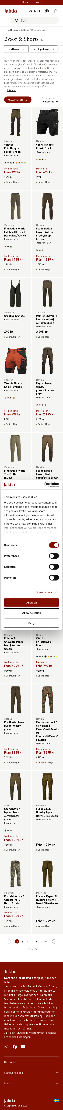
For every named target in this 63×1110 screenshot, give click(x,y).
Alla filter (15, 99)
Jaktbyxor (14, 49)
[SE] (56, 1103)
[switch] (54, 556)
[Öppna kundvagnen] (55, 11)
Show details (44, 591)
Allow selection (31, 612)
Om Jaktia (10, 1062)
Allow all (31, 602)
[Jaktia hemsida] (10, 11)
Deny (31, 623)
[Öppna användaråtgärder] (47, 11)
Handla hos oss (13, 1072)
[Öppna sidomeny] (6, 20)
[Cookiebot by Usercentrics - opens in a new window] (44, 484)
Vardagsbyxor (42, 49)
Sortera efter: (48, 99)
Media (8, 1083)
